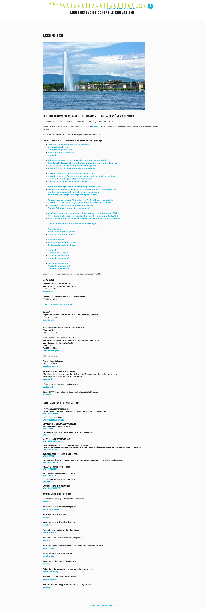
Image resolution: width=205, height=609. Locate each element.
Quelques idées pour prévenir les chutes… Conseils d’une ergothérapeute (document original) (77, 160)
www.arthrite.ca (49, 475)
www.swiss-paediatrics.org (53, 420)
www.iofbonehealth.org (50, 579)
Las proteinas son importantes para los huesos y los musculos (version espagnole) (73, 192)
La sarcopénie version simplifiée (58, 252)
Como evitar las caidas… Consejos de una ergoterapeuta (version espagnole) (72, 165)
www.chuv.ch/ (47, 394)
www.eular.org (48, 481)
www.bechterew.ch (48, 501)
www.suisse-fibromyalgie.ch (51, 509)
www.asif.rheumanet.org (50, 571)
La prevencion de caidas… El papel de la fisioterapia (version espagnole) (70, 178)
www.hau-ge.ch (48, 456)
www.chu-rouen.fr (50, 469)
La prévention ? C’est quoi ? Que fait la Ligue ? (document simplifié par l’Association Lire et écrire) (79, 202)
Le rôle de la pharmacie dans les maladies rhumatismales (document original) (72, 223)
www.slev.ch (46, 517)
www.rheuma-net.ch (50, 462)
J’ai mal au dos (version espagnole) (59, 266)
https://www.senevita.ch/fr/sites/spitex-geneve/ (58, 304)
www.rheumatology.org (52, 488)
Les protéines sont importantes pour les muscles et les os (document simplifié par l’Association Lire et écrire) (82, 189)
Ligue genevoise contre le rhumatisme (102, 12)
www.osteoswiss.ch (48, 556)
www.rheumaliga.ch (50, 413)
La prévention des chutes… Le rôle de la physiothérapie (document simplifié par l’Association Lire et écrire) (81, 176)
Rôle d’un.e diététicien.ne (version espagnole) (62, 242)
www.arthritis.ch (48, 524)
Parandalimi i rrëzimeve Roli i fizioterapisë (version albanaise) (67, 181)
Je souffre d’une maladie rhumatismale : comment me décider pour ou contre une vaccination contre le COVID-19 (83, 213)
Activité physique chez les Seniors (58, 147)
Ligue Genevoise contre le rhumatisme (103, 605)
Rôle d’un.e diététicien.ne (56, 239)
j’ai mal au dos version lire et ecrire (59, 263)
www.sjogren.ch (47, 540)
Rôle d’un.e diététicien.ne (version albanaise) (62, 245)
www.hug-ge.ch (48, 387)
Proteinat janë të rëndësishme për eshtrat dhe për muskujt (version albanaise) (72, 194)
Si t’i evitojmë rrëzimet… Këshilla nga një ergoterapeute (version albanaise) (71, 168)
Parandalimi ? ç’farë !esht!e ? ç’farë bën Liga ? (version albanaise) (69, 208)
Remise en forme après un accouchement (61, 152)
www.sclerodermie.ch (49, 532)
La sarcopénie (52, 155)
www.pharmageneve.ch (51, 366)
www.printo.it (48, 428)
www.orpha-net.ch (50, 449)
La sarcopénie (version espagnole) (58, 255)
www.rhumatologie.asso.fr (53, 441)
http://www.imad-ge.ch (51, 350)
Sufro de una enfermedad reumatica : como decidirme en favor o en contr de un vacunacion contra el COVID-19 (83, 215)
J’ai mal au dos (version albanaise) (58, 268)
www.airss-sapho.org (49, 548)
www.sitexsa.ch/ (48, 319)
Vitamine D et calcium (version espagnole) (61, 231)
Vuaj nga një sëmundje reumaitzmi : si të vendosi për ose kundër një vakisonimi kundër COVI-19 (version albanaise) (84, 218)
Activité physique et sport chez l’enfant (60, 149)
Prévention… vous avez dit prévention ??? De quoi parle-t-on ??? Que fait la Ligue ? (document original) (81, 200)
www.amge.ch (47, 379)
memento (95, 126)
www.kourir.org (49, 434)
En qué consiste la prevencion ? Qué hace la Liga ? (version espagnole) (70, 205)
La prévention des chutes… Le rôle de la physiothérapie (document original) (71, 173)
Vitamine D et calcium (55, 229)
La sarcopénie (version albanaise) (58, 258)
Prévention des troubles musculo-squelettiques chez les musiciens (69, 144)
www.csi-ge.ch (48, 291)
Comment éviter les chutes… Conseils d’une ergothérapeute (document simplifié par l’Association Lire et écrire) (83, 163)
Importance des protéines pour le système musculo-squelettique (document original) (74, 186)
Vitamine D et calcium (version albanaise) (61, 234)
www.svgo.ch (47, 563)
